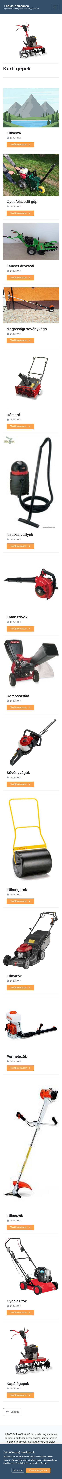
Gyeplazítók (17, 1301)
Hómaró (13, 415)
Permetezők (17, 1056)
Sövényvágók (18, 773)
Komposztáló (18, 696)
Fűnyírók (14, 976)
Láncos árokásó (20, 266)
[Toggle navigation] (55, 7)
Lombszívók (17, 617)
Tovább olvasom (19, 144)
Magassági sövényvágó (27, 329)
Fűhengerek (17, 890)
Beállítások (18, 1470)
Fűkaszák (15, 1216)
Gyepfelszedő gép (22, 202)
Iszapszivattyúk (20, 535)
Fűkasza (14, 133)
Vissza (14, 1411)
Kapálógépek (18, 1384)
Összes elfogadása (38, 1470)
